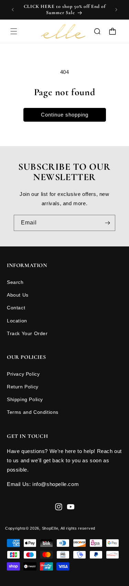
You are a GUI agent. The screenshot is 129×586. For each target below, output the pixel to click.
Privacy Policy (23, 374)
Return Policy (23, 386)
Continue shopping (64, 115)
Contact (16, 307)
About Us (18, 295)
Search (15, 282)
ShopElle (50, 528)
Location (17, 320)
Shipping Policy (25, 399)
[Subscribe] (107, 223)
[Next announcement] (116, 9)
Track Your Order (27, 333)
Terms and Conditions (32, 412)
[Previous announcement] (12, 9)
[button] (13, 31)
